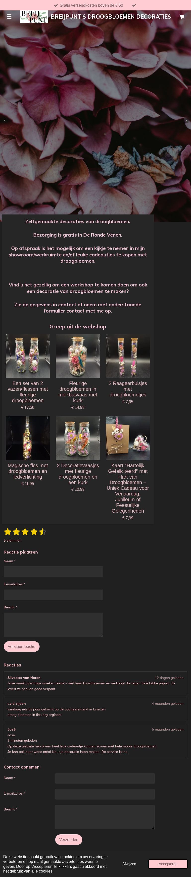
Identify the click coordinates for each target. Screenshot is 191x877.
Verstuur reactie (21, 646)
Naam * (9, 561)
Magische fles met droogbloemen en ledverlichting (28, 471)
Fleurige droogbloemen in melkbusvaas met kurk (77, 392)
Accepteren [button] (168, 864)
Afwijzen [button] (129, 864)
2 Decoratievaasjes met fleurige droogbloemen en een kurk (78, 474)
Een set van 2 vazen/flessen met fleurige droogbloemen (28, 392)
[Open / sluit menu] (9, 16)
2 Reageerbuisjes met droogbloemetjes (128, 389)
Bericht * (10, 607)
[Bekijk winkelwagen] (181, 16)
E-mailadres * (14, 584)
